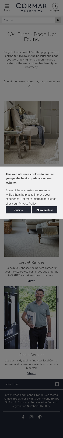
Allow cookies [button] (44, 210)
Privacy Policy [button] (28, 203)
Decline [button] (18, 210)
